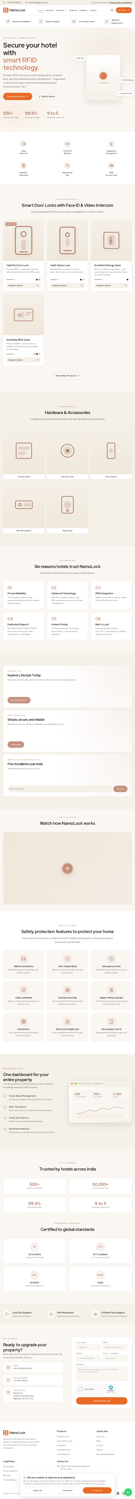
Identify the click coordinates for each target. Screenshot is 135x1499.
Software (83, 10)
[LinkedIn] (117, 1493)
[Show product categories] (65, 10)
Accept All (97, 1490)
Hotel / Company (111, 1353)
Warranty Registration (106, 1454)
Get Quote (122, 10)
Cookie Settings (10, 1480)
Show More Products (66, 375)
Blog (98, 1441)
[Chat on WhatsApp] (128, 1492)
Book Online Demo (19, 700)
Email (105, 1342)
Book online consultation (121, 2)
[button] (67, 868)
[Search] (112, 10)
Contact (92, 10)
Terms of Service (10, 1471)
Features (73, 10)
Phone (79, 1353)
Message (80, 1364)
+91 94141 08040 (13, 2)
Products (60, 10)
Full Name (81, 1342)
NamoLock (12, 1493)
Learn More (16, 744)
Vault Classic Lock (64, 1441)
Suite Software (63, 1454)
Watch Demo (48, 96)
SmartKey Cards (64, 1450)
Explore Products (16, 96)
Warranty (7, 1475)
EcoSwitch (61, 1445)
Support (100, 1450)
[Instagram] (123, 1493)
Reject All (37, 1490)
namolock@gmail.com (37, 2)
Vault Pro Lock (63, 1436)
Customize (68, 1490)
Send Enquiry (100, 1400)
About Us (50, 10)
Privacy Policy (8, 1466)
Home (41, 10)
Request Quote (16, 285)
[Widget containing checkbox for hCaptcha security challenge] (96, 1389)
